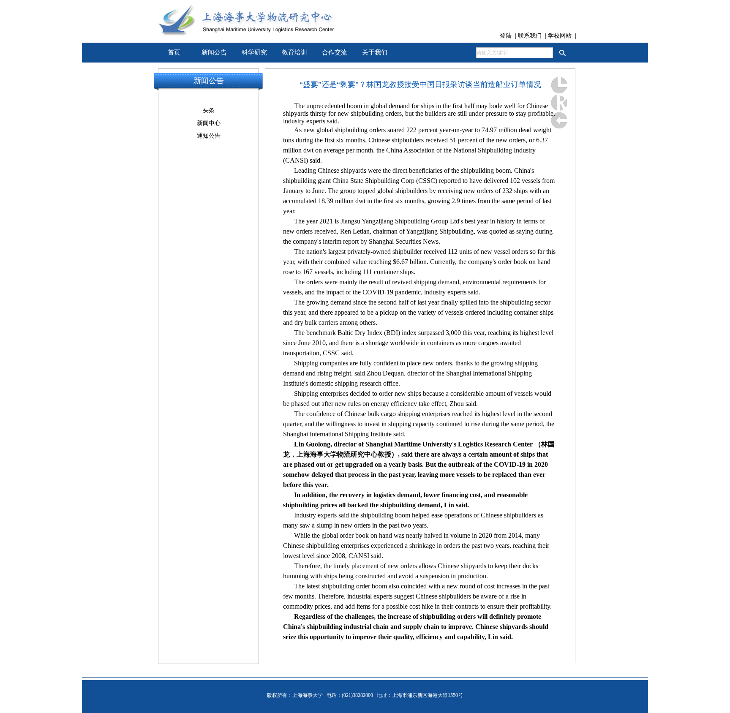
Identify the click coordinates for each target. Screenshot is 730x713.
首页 (174, 52)
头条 (209, 110)
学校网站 (560, 36)
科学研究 (254, 52)
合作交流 (334, 52)
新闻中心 (209, 123)
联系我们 (530, 36)
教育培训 (294, 52)
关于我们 (374, 52)
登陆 (506, 36)
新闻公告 (214, 52)
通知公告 (209, 136)
